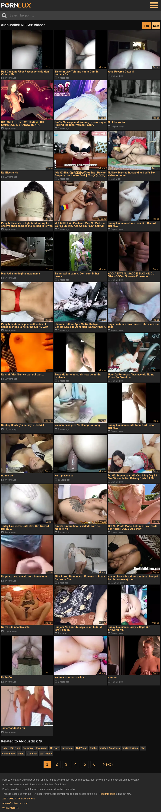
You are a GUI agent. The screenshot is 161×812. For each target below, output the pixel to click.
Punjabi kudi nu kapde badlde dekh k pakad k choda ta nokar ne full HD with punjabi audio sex (24, 325)
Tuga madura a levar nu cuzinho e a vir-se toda (133, 325)
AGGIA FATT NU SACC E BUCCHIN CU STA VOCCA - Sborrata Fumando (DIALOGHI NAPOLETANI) (131, 275)
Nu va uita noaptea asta (15, 627)
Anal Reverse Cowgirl (121, 71)
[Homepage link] (16, 5)
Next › (108, 764)
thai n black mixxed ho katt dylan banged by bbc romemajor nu (133, 578)
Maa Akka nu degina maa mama (20, 273)
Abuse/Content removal (14, 803)
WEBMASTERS (10, 808)
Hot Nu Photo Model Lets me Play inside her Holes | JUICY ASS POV (132, 527)
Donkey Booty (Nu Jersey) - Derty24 (22, 425)
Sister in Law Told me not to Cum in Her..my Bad (77, 73)
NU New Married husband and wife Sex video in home (131, 174)
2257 (5, 798)
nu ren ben (7, 475)
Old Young (81, 748)
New (156, 25)
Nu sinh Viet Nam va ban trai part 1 (22, 374)
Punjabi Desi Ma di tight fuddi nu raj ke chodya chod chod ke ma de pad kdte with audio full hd (27, 225)
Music (20, 753)
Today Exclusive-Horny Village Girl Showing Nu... (129, 628)
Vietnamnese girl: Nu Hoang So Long (77, 425)
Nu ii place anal (64, 475)
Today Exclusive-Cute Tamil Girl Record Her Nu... (132, 426)
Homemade (8, 753)
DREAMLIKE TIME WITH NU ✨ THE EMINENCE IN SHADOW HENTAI (23, 123)
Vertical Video (130, 748)
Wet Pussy (46, 753)
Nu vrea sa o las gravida (69, 677)
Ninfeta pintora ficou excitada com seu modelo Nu (78, 527)
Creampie (28, 748)
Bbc (143, 748)
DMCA (12, 798)
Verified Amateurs (110, 748)
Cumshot (32, 753)
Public (93, 748)
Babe (5, 748)
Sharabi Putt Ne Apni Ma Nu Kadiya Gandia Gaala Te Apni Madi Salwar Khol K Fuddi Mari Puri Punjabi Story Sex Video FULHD (80, 325)
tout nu (112, 677)
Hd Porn (54, 748)
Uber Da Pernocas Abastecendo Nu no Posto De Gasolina (131, 376)
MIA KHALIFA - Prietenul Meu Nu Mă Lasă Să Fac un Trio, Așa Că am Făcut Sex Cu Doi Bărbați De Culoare (80, 225)
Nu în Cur (7, 677)
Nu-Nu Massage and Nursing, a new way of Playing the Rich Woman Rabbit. (80, 123)
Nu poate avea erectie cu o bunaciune (24, 576)
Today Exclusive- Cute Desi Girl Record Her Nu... (132, 224)
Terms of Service (26, 798)
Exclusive (41, 748)
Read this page (107, 794)
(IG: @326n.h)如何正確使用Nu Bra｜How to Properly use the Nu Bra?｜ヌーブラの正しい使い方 (80, 174)
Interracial (67, 748)
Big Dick (15, 748)
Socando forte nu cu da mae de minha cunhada (78, 376)
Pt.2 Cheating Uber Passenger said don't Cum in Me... (25, 73)
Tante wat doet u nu (13, 728)
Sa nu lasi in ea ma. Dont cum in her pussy (77, 275)
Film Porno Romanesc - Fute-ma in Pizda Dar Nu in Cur (80, 578)
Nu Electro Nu (116, 122)
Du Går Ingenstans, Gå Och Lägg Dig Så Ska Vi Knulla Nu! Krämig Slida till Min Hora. (132, 477)
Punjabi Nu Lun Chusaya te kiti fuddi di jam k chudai (78, 628)
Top (146, 25)
